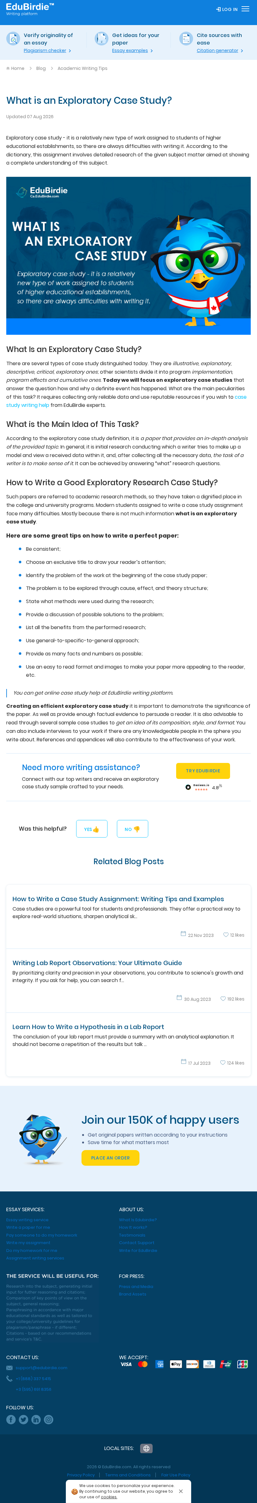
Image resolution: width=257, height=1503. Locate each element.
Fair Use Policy (175, 1475)
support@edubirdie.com (41, 1368)
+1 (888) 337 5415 (33, 1379)
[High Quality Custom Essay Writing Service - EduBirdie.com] (146, 1448)
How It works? (133, 1227)
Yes (92, 829)
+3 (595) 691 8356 (33, 1389)
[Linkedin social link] (36, 1419)
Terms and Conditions (128, 1475)
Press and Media (136, 1287)
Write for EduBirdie (138, 1250)
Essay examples (130, 50)
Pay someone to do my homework (41, 1235)
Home (17, 68)
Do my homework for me (31, 1250)
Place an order (110, 1158)
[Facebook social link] (11, 1419)
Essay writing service (27, 1220)
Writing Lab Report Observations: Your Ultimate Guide (97, 963)
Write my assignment (28, 1243)
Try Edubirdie (203, 771)
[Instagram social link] (48, 1419)
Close (181, 1491)
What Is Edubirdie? (138, 1220)
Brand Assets (132, 1294)
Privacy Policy (81, 1475)
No (132, 829)
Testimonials (132, 1235)
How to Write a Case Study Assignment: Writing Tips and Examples (118, 899)
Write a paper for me (28, 1227)
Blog (41, 68)
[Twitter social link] (23, 1419)
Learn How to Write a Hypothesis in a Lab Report (88, 1026)
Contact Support (137, 1243)
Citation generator (217, 50)
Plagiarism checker (45, 50)
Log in (230, 9)
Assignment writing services (35, 1258)
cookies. (109, 1497)
